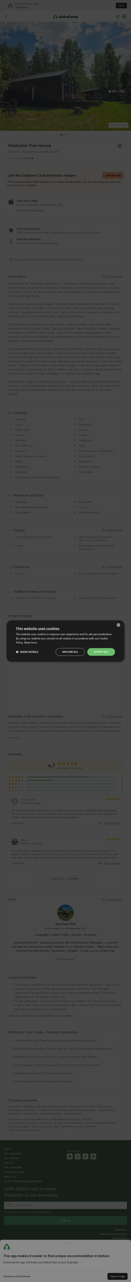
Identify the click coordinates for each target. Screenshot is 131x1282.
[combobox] (118, 625)
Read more (30, 642)
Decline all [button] (70, 651)
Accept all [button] (101, 651)
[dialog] (65, 641)
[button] (27, 652)
